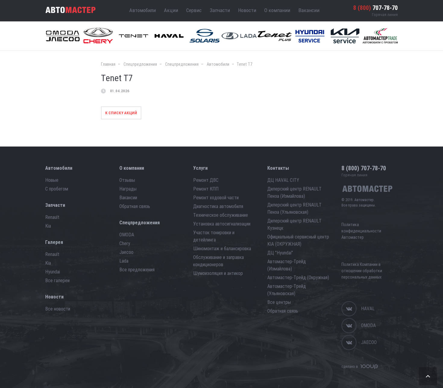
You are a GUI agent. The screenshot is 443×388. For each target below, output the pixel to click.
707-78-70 (375, 7)
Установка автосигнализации (221, 224)
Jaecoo (126, 252)
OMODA (126, 235)
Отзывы (127, 180)
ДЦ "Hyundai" (280, 253)
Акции (171, 10)
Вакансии (308, 10)
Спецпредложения (140, 64)
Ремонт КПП (205, 189)
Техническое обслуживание (220, 215)
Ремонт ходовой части (216, 197)
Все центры (279, 302)
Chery (124, 243)
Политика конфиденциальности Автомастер (361, 231)
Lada (123, 261)
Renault (52, 217)
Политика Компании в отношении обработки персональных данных (361, 270)
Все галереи (57, 280)
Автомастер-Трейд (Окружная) (298, 277)
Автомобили (142, 10)
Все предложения (137, 270)
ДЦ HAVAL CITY (283, 180)
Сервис (194, 10)
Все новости (57, 309)
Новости (247, 10)
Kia (48, 226)
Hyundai (52, 272)
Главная (108, 64)
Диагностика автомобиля (218, 206)
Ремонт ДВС (205, 180)
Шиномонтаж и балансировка (222, 248)
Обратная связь (134, 206)
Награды (128, 189)
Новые (51, 180)
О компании (277, 10)
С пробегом (56, 189)
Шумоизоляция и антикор (218, 273)
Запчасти (220, 10)
